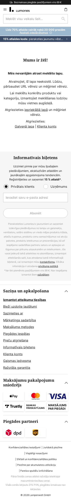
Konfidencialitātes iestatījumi (24, 447)
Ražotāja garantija (16, 367)
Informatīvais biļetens (19, 347)
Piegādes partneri (20, 421)
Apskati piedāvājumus (34, 32)
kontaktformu (47, 262)
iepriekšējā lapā (36, 110)
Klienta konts (46, 126)
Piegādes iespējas (16, 334)
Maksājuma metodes (18, 327)
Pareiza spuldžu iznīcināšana (36, 470)
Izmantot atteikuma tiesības (24, 300)
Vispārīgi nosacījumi (37, 453)
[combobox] (35, 19)
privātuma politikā (48, 266)
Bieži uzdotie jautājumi (20, 306)
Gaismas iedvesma (17, 361)
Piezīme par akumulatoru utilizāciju (36, 465)
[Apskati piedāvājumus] (35, 34)
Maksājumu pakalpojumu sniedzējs (28, 383)
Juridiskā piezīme (52, 447)
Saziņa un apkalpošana (26, 291)
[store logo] (21, 9)
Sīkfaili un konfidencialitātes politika (37, 459)
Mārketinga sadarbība (19, 320)
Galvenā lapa (24, 126)
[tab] (35, 329)
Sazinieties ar (13, 313)
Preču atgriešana (15, 340)
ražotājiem (43, 274)
